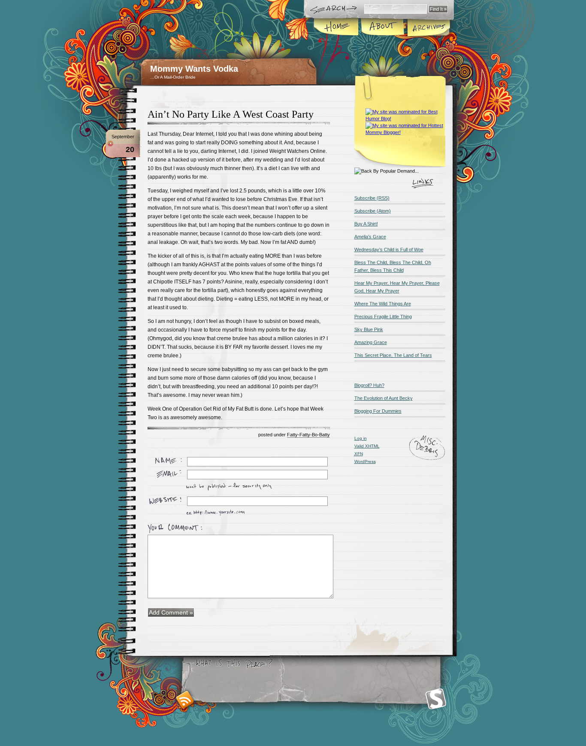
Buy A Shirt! (366, 223)
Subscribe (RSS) (372, 198)
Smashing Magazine (436, 699)
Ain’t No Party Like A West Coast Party (231, 114)
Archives (428, 27)
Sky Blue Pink (368, 329)
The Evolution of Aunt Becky (383, 398)
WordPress (365, 461)
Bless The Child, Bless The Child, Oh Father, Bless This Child (392, 266)
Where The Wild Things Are (382, 303)
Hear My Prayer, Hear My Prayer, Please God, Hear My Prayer (397, 286)
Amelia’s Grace (370, 236)
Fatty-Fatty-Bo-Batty (308, 434)
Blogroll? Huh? (369, 385)
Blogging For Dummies (378, 411)
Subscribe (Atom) (372, 210)
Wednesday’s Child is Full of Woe (388, 249)
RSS (185, 700)
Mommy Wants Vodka (194, 68)
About (382, 27)
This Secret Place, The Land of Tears (393, 355)
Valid (367, 446)
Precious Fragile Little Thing (383, 316)
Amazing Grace (370, 342)
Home (336, 27)
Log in (360, 438)
